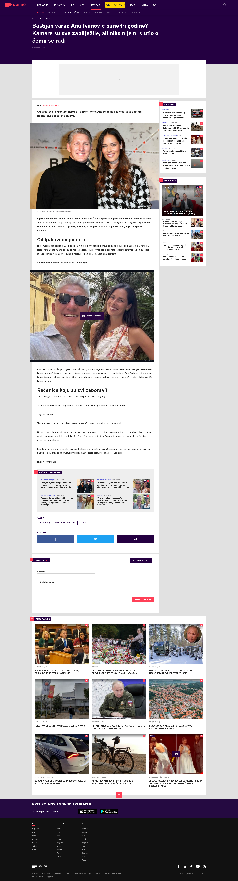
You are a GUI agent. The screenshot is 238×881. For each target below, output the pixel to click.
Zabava (59, 839)
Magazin (35, 19)
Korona (59, 829)
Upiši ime (41, 571)
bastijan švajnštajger (65, 523)
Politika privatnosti (113, 874)
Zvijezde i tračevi (46, 19)
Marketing (46, 874)
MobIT (34, 843)
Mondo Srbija (62, 824)
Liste (59, 857)
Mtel (34, 850)
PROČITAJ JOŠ (43, 619)
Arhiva (98, 874)
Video (34, 846)
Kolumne (60, 850)
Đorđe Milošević (48, 106)
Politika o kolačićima (83, 874)
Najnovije (35, 829)
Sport (34, 836)
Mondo (35, 824)
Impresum (57, 874)
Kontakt (68, 874)
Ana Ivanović (44, 523)
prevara (83, 523)
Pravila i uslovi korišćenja (43, 877)
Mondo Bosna (87, 824)
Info (33, 832)
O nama (35, 874)
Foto (58, 853)
